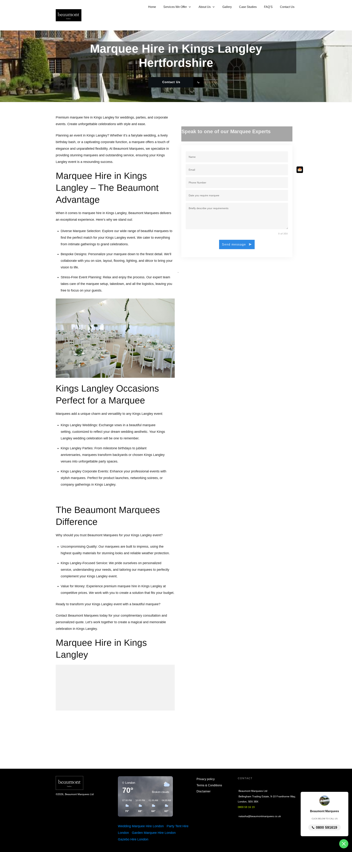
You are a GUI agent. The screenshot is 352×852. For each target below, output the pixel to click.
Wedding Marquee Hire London (141, 826)
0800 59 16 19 (246, 807)
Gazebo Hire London (133, 839)
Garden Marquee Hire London (154, 833)
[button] (126, 806)
